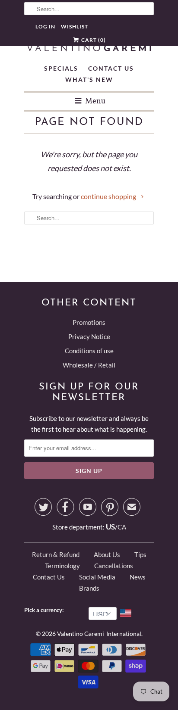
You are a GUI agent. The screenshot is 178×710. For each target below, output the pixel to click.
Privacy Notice (89, 336)
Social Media (97, 577)
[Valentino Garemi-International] (89, 48)
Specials (61, 68)
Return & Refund (55, 554)
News (138, 577)
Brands (89, 588)
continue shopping (109, 196)
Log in (45, 26)
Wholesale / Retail (89, 365)
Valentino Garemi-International (99, 633)
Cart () (93, 40)
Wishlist (74, 26)
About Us (107, 554)
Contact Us (111, 68)
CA (122, 527)
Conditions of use (89, 351)
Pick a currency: (45, 610)
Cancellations (113, 566)
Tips (140, 554)
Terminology (62, 566)
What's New (89, 79)
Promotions (89, 322)
